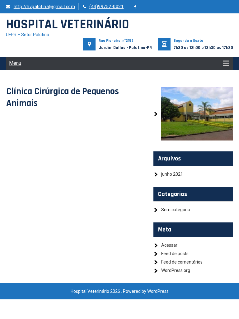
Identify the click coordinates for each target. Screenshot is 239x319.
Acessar (169, 245)
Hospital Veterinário (67, 24)
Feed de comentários (182, 261)
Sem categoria (175, 209)
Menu (15, 63)
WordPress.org (175, 270)
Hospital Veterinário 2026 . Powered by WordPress (120, 291)
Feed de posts (175, 253)
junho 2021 (172, 174)
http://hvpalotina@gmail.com (44, 6)
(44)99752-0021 (106, 6)
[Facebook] (135, 6)
